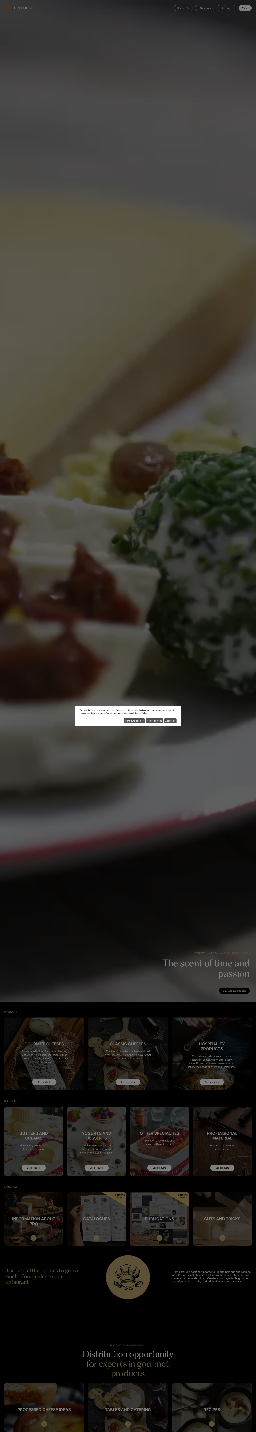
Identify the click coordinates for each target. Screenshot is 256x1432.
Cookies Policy (141, 713)
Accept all (170, 720)
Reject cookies (154, 720)
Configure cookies (134, 720)
